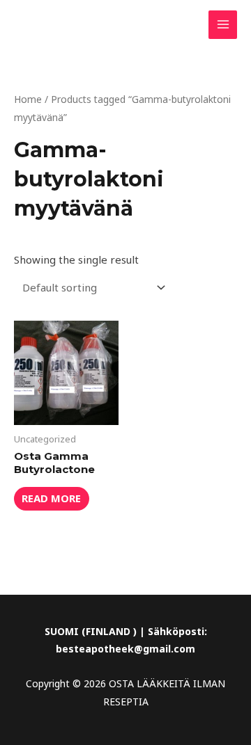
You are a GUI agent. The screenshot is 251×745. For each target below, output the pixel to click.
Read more (51, 498)
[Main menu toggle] (222, 24)
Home (28, 99)
